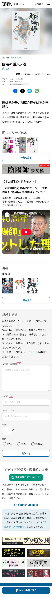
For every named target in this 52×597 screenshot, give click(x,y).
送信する (26, 453)
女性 (23, 444)
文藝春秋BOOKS (12, 4)
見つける (39, 4)
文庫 (20, 58)
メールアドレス (9, 410)
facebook (15, 91)
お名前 (5, 396)
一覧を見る (26, 157)
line (37, 91)
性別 (4, 439)
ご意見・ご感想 (9, 364)
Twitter (22, 91)
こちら (32, 352)
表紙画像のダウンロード (27, 477)
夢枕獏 (5, 69)
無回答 (38, 444)
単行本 (13, 58)
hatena (29, 91)
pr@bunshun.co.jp (26, 504)
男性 (9, 444)
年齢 (4, 425)
